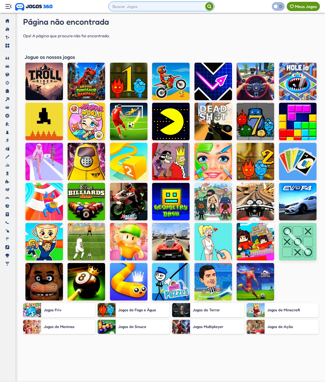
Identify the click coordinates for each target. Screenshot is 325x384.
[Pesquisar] (209, 6)
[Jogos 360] (33, 7)
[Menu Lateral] (8, 6)
